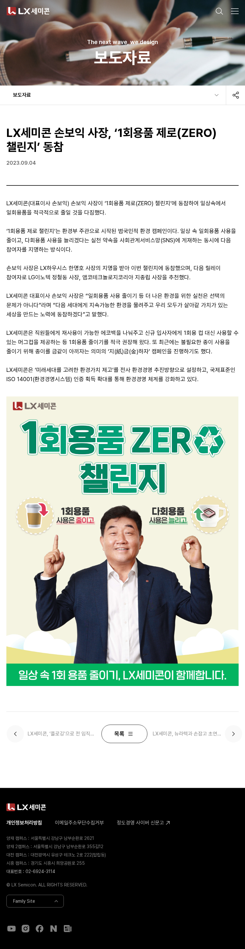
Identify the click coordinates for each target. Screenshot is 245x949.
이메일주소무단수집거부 (79, 823)
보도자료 (22, 95)
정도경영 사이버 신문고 (141, 823)
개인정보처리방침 (24, 823)
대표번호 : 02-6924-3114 (30, 871)
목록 (119, 733)
